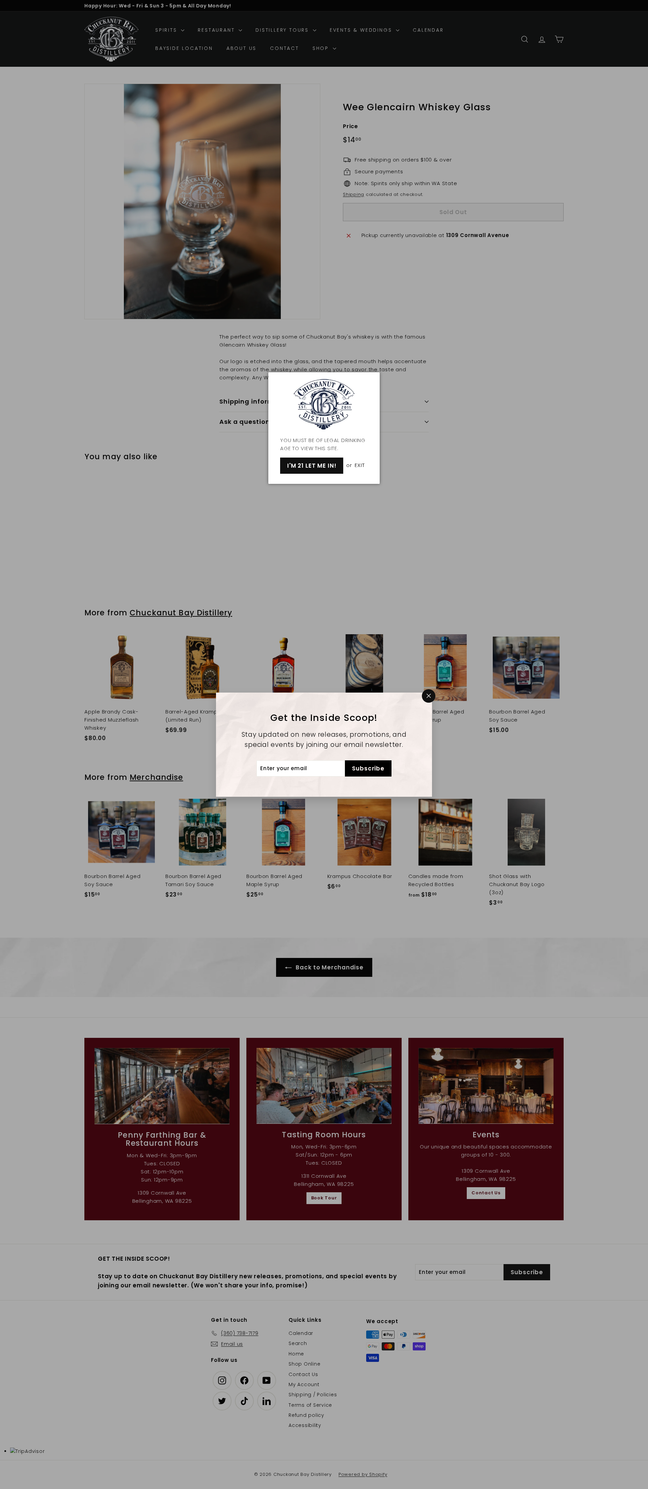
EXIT (359, 465)
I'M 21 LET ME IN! (311, 466)
